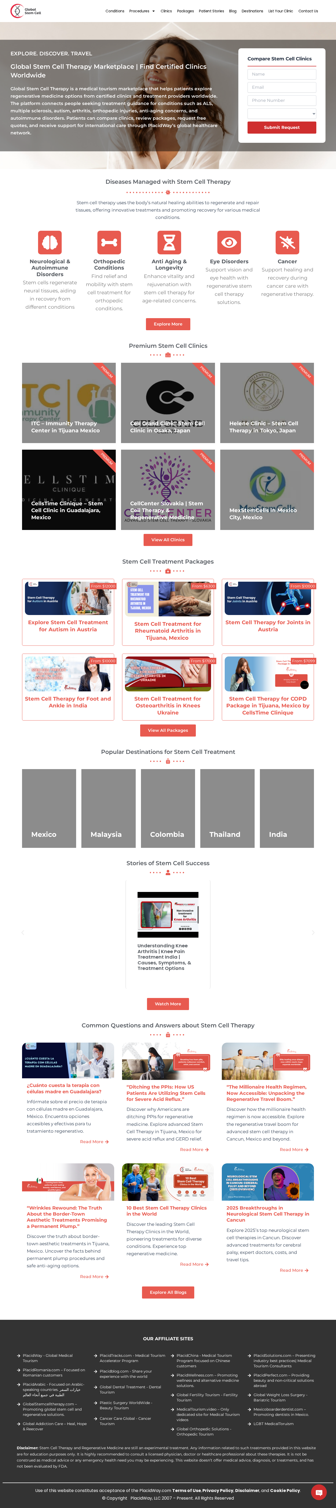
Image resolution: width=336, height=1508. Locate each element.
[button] (22, 932)
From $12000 (103, 586)
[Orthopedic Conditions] (109, 242)
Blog (232, 11)
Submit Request (282, 127)
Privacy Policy (217, 1491)
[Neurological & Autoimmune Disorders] (50, 242)
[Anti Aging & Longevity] (169, 242)
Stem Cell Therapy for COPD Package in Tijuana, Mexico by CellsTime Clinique (267, 705)
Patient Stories (211, 11)
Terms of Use (186, 1491)
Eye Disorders (229, 261)
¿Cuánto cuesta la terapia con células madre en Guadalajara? (64, 1088)
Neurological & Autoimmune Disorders (50, 267)
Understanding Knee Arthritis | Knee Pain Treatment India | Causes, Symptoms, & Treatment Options (164, 956)
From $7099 (303, 661)
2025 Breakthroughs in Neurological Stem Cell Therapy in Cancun (268, 1214)
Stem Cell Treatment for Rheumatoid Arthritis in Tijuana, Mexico (167, 631)
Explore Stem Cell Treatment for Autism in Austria (68, 626)
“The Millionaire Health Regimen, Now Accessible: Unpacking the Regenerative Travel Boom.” (267, 1093)
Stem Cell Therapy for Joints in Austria (268, 626)
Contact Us (308, 11)
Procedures (139, 11)
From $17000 (203, 661)
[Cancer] (287, 242)
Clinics (166, 11)
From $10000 (303, 586)
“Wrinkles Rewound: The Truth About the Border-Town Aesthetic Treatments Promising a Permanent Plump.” (67, 1217)
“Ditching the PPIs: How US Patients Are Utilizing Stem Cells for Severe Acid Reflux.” (166, 1093)
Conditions (115, 11)
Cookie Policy (285, 1491)
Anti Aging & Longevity (169, 264)
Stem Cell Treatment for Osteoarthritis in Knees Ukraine (167, 705)
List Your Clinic (281, 11)
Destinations (252, 11)
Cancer (287, 261)
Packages (185, 11)
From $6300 (203, 586)
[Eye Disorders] (229, 242)
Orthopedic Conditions (109, 264)
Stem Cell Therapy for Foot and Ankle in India (68, 702)
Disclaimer (247, 1491)
